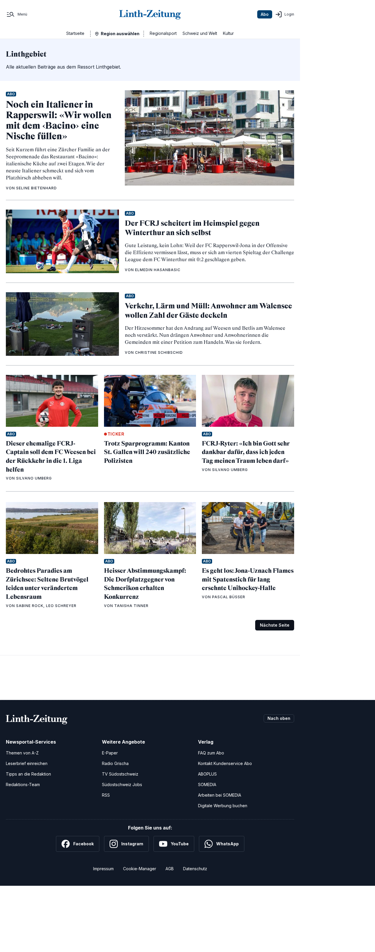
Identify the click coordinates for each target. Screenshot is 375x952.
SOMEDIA (207, 784)
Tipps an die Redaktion (28, 773)
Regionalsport (163, 33)
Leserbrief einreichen (26, 763)
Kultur (228, 33)
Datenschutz (195, 868)
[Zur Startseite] (150, 14)
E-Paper (110, 752)
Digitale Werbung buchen (222, 805)
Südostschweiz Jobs (122, 784)
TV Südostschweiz (120, 773)
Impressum (103, 868)
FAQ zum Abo (211, 752)
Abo (265, 14)
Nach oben (278, 718)
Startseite (75, 33)
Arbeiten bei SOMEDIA (219, 795)
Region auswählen (120, 33)
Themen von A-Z (22, 752)
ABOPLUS (207, 773)
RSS (106, 795)
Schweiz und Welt (200, 33)
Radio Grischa (115, 763)
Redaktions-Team (23, 784)
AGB (170, 868)
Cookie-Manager (139, 868)
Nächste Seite (274, 625)
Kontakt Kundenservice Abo (225, 763)
